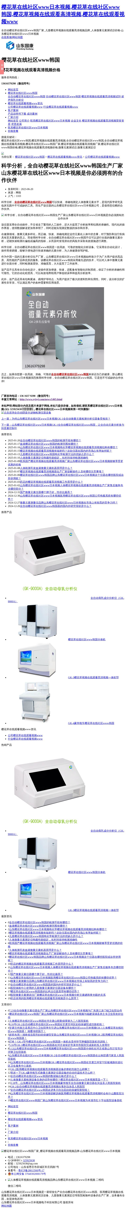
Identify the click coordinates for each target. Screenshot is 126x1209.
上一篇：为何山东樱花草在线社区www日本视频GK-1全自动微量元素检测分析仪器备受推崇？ (55, 418)
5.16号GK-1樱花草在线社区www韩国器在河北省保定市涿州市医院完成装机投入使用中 (59, 1045)
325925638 (29, 1160)
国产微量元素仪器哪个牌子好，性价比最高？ (36, 974)
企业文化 (76, 120)
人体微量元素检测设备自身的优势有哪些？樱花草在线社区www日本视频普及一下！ (59, 1079)
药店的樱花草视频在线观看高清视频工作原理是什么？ (42, 963)
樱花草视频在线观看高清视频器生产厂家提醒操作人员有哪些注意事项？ (62, 471)
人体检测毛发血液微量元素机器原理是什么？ (35, 950)
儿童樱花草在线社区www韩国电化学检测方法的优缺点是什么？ (46, 936)
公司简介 (24, 120)
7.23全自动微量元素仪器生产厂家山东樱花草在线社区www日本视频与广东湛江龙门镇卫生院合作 (65, 1010)
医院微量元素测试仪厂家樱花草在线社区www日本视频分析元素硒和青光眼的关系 (58, 995)
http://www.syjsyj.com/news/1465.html (41, 399)
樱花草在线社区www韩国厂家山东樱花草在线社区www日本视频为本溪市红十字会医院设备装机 (66, 1100)
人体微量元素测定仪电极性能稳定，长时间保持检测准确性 (54, 457)
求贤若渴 (16, 124)
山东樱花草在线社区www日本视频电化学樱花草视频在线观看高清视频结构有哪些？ (58, 929)
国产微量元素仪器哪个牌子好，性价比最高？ (46, 492)
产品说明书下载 (17, 113)
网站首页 (13, 89)
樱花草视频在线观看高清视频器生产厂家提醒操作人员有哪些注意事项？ (51, 953)
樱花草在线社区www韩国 (22, 93)
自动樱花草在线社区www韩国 (63, 96)
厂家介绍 (13, 117)
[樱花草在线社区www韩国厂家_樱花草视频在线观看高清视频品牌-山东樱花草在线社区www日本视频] (20, 51)
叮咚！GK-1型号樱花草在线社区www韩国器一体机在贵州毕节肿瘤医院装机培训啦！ (58, 1041)
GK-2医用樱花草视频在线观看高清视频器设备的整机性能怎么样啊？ (50, 1069)
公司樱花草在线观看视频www (25, 106)
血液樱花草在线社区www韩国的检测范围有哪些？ (49, 443)
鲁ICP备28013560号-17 (31, 1170)
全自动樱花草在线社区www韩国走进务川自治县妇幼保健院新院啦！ (50, 1090)
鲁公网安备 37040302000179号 (28, 1173)
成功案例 (32, 113)
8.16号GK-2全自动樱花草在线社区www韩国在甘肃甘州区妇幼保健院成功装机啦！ (57, 1024)
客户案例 (13, 110)
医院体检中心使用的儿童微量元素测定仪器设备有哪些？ (43, 988)
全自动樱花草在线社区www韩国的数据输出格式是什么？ (43, 1076)
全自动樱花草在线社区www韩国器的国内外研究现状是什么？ (56, 506)
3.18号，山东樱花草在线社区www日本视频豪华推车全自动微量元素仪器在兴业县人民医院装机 (65, 1083)
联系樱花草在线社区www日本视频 (50, 120)
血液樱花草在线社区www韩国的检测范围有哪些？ (38, 925)
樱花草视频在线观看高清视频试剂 (101, 96)
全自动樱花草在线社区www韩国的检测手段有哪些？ (39, 922)
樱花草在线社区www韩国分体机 (86, 639)
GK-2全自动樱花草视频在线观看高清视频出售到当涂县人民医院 (47, 1086)
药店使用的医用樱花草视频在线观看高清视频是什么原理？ (44, 998)
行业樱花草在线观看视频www (60, 106)
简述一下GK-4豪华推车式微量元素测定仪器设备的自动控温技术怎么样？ (52, 1072)
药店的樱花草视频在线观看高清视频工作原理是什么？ (51, 481)
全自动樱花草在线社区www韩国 (26, 96)
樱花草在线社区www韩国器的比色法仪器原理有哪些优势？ (44, 991)
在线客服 (6, 37)
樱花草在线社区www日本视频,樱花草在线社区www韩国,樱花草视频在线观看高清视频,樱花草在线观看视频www (63, 14)
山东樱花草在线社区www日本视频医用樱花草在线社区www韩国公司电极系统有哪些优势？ (63, 977)
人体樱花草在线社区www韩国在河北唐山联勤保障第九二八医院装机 (49, 1021)
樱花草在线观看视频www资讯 (25, 103)
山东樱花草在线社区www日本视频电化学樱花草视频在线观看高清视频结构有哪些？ (69, 447)
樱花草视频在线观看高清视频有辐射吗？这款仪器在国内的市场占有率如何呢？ (55, 932)
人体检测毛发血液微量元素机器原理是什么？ (46, 468)
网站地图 (17, 37)
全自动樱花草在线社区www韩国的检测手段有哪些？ (50, 440)
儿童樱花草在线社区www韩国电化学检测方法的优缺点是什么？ (57, 454)
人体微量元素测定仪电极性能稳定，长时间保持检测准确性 (43, 939)
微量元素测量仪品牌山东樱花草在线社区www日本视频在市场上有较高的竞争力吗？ (69, 502)
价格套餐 (13, 131)
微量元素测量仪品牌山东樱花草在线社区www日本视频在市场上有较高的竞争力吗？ (59, 981)
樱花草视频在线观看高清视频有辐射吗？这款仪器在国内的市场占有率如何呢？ (66, 450)
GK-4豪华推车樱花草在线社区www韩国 (91, 723)
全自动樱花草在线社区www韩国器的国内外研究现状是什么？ (46, 984)
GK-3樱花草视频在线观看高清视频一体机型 (93, 677)
